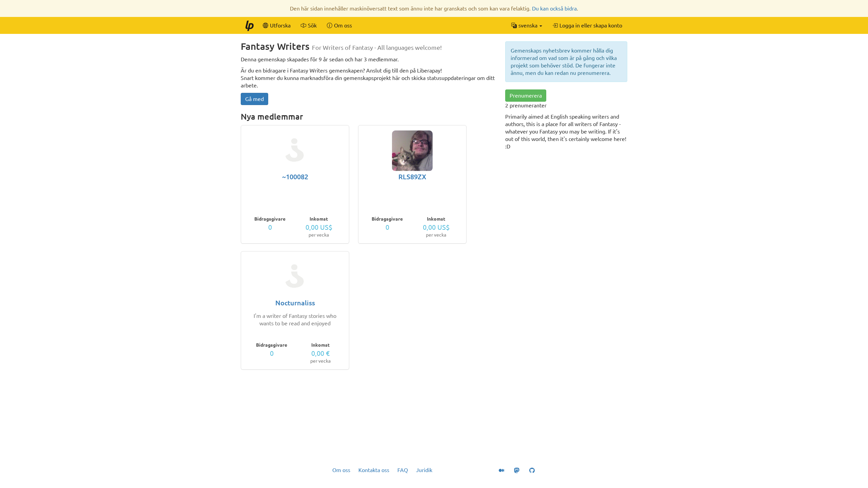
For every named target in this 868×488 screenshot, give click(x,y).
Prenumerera (526, 96)
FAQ (402, 470)
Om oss (341, 470)
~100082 (295, 177)
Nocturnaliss (295, 303)
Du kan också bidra (554, 8)
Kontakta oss (373, 470)
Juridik (424, 470)
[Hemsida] (249, 25)
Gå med (254, 99)
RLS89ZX (412, 177)
